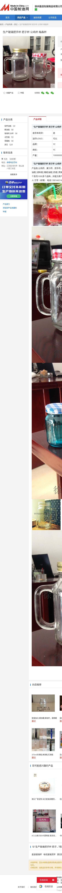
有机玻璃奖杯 (49, 854)
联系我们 (33, 887)
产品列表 (8, 24)
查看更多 (13, 174)
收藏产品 (9, 93)
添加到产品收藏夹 (10, 208)
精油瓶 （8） (9, 130)
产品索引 (6, 204)
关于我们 (21, 887)
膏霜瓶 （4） (9, 141)
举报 (22, 93)
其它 (16, 24)
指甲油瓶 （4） (10, 126)
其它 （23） (9, 144)
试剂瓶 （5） (9, 137)
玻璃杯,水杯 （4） (11, 133)
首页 (1, 24)
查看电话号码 (12, 162)
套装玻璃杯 (37, 854)
